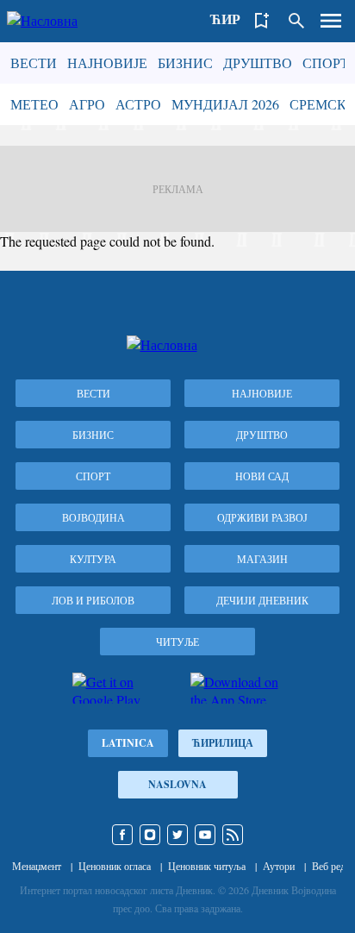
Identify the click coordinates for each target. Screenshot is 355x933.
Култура (93, 559)
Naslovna (177, 784)
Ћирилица (222, 743)
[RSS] (232, 834)
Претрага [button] (296, 20)
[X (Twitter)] (177, 834)
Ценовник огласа (114, 866)
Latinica (128, 743)
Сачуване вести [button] (262, 20)
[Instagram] (150, 834)
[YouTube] (205, 834)
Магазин (262, 559)
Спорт (325, 62)
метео (34, 104)
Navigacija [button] (331, 20)
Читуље (177, 641)
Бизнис (185, 62)
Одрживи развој (262, 517)
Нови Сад (262, 476)
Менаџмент (36, 866)
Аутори (279, 866)
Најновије (107, 62)
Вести (33, 62)
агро (87, 104)
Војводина (93, 517)
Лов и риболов (93, 600)
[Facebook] (122, 834)
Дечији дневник (262, 600)
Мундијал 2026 (225, 104)
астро (138, 104)
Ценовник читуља (207, 866)
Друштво (257, 62)
